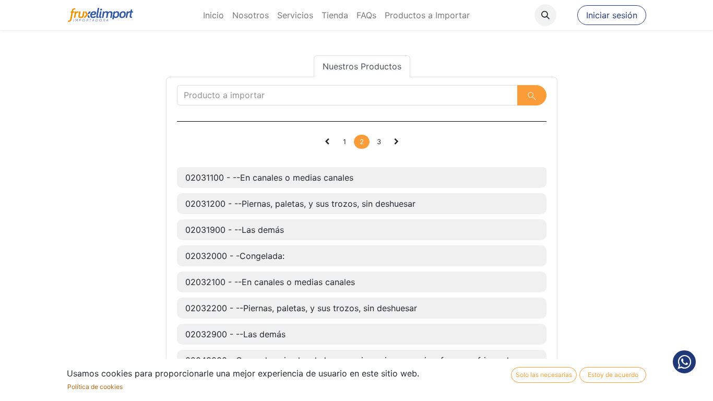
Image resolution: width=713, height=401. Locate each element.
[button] (545, 15)
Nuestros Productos (362, 66)
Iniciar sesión (611, 15)
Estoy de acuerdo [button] (613, 375)
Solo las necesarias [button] (544, 375)
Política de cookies (95, 387)
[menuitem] (213, 15)
